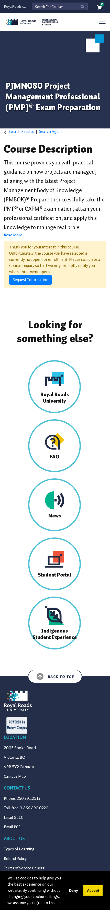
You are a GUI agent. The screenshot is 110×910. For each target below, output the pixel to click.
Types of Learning (19, 849)
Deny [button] (73, 890)
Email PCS (12, 827)
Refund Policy (15, 859)
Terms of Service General (25, 868)
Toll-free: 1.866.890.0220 (26, 808)
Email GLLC (13, 817)
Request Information (30, 280)
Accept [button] (93, 890)
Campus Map (15, 776)
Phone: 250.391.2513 (22, 798)
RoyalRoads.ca (15, 6)
